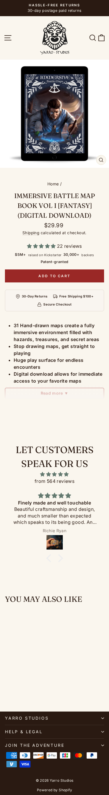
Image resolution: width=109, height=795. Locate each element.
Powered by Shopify (54, 790)
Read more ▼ (55, 393)
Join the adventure (34, 745)
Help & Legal (24, 731)
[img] (54, 474)
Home (53, 183)
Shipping (30, 232)
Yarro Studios (27, 718)
